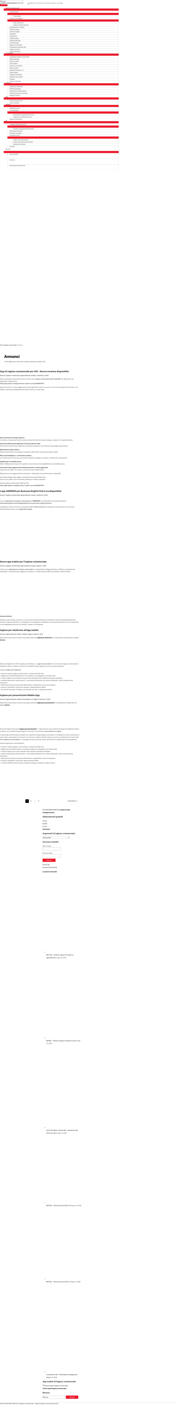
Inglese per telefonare (16, 86)
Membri (8, 104)
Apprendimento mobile (28, 375)
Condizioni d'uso (14, 135)
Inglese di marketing (16, 74)
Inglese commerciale (12, 8)
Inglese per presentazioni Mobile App (20, 695)
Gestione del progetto (16, 77)
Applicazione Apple (25, 509)
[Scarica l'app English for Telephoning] (28, 660)
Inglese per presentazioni (28, 729)
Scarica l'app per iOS (16, 100)
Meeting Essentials (15, 89)
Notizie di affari (14, 61)
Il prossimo (72, 801)
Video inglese (14, 63)
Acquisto (12, 79)
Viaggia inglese (14, 38)
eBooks (8, 82)
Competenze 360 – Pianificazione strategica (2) (61, 1374)
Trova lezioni (17, 16)
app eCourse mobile (44, 664)
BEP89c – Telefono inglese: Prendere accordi (61, 1041)
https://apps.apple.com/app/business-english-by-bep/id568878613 (22, 383)
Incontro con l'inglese (16, 18)
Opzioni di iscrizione (16, 119)
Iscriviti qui (46, 864)
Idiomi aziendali (14, 59)
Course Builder (14, 110)
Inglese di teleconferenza (21, 25)
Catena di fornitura (15, 81)
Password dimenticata (50, 867)
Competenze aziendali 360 (18, 47)
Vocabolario (9, 53)
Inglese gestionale (15, 40)
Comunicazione (14, 42)
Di (6, 120)
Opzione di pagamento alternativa (23, 129)
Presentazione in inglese (17, 27)
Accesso (12, 160)
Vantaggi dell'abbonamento (18, 124)
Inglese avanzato (15, 49)
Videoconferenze (18, 22)
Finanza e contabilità (16, 65)
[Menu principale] (3, 5)
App (7, 96)
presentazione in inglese (53, 731)
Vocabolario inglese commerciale (19, 57)
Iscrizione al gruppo (16, 133)
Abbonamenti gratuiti (16, 131)
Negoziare (13, 34)
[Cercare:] (54, 1397)
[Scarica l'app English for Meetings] (28, 725)
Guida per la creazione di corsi (22, 117)
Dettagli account (15, 108)
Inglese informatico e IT (17, 70)
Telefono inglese (14, 29)
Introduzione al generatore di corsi (23, 115)
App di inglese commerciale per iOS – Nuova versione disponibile (34, 371)
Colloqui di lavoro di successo (18, 93)
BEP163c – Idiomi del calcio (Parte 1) (58, 1282)
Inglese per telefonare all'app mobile (19, 630)
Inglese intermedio (15, 51)
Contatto (12, 146)
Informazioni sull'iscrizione (17, 165)
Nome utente (47, 846)
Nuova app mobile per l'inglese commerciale (23, 561)
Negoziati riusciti (15, 95)
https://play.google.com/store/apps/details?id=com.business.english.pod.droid (25, 503)
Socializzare (13, 36)
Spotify (45, 824)
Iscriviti (8, 149)
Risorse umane (14, 68)
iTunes (45, 821)
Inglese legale (14, 72)
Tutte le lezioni (14, 12)
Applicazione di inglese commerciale (18, 501)
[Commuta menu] (61, 9)
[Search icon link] (6, 170)
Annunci (2, 375)
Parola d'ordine (47, 853)
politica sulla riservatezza (21, 140)
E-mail (45, 826)
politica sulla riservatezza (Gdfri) (23, 142)
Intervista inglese (15, 31)
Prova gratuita (14, 154)
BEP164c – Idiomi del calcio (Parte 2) (58, 1205)
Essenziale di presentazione (18, 91)
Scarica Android (14, 103)
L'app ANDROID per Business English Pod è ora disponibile (30, 491)
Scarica (2, 640)
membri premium (39, 507)
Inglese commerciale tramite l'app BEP (47, 379)
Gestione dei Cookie (19, 144)
